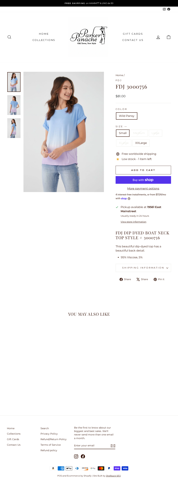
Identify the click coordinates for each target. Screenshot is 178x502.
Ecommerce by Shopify (79, 475)
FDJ (119, 80)
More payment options (143, 188)
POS (59, 475)
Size (121, 126)
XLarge (124, 143)
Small (123, 133)
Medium (139, 133)
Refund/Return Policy (54, 439)
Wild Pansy (126, 116)
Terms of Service (51, 444)
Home (44, 33)
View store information (133, 221)
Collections (44, 40)
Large (155, 133)
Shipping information (143, 267)
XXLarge (141, 143)
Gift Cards (133, 33)
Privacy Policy (49, 433)
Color (121, 109)
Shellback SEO (113, 475)
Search (45, 428)
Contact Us (132, 40)
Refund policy (49, 450)
